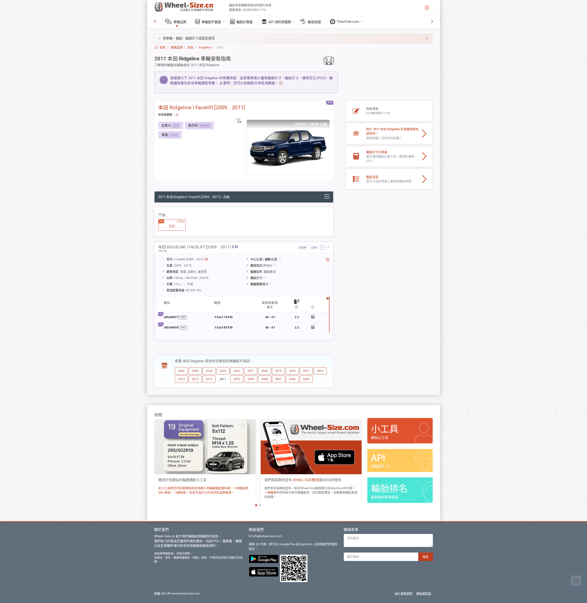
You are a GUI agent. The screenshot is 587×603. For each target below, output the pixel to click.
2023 (223, 371)
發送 (426, 556)
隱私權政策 (423, 593)
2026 (181, 371)
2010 (237, 379)
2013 (195, 379)
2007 (278, 379)
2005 (306, 379)
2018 (292, 371)
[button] (293, 38)
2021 (250, 371)
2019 (278, 371)
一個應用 (270, 492)
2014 (181, 379)
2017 (306, 371)
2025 (195, 371)
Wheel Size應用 (305, 480)
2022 (237, 371)
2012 (209, 379)
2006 (292, 379)
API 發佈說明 (404, 593)
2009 (250, 379)
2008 (264, 379)
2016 (320, 371)
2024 (209, 371)
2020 (264, 371)
